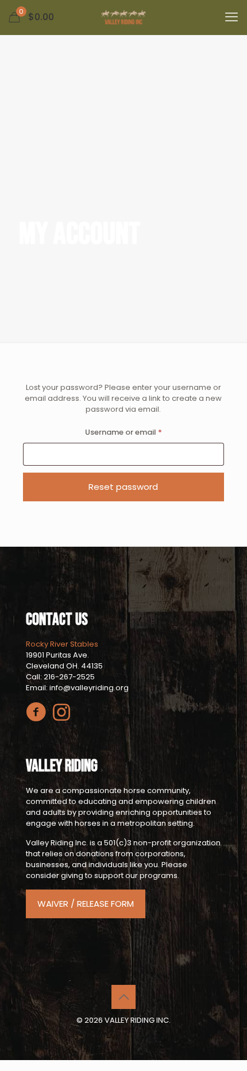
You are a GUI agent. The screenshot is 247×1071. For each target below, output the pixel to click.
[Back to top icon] (123, 997)
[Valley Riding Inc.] (123, 17)
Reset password (123, 487)
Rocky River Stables (62, 644)
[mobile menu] (231, 17)
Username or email (140, 432)
